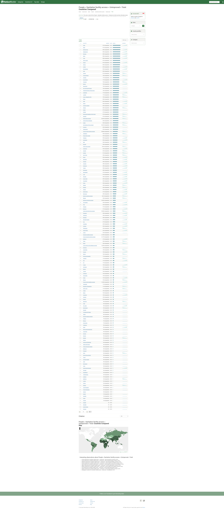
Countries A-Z (81, 501)
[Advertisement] (103, 28)
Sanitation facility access (99, 11)
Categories (21, 2)
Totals (80, 40)
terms (144, 507)
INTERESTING (91, 19)
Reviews (80, 504)
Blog (91, 504)
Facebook (140, 500)
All (143, 25)
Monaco (132, 17)
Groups (43, 2)
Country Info (84, 11)
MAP (86, 19)
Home (80, 11)
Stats (89, 11)
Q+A (97, 19)
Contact (91, 503)
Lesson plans (81, 503)
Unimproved (108, 11)
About (91, 500)
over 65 (137, 17)
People (92, 11)
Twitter (143, 500)
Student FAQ (92, 501)
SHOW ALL (81, 17)
